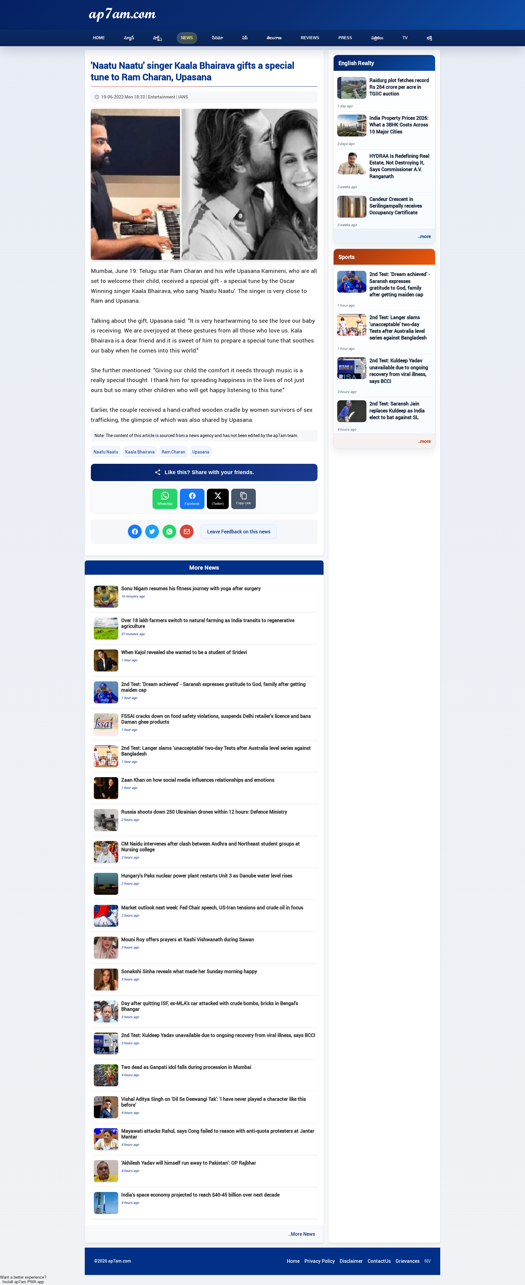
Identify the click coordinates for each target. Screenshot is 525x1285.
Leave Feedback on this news (238, 531)
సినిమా (217, 38)
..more (424, 236)
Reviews (310, 38)
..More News (301, 1234)
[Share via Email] (187, 531)
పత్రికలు (377, 38)
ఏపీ (245, 38)
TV (405, 38)
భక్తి (429, 38)
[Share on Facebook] (135, 531)
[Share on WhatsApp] (169, 531)
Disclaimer (351, 1261)
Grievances (408, 1261)
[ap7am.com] (122, 15)
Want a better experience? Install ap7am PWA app (23, 1279)
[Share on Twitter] (152, 531)
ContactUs (379, 1261)
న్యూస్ (129, 38)
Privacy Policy (319, 1261)
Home (99, 38)
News (187, 38)
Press (345, 38)
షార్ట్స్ (157, 38)
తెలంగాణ (274, 38)
